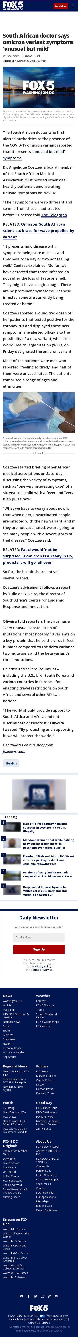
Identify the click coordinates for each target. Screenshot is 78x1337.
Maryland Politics (46, 1075)
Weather (43, 996)
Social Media (43, 1184)
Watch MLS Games (14, 1277)
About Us (43, 1141)
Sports (7, 1030)
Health (37, 55)
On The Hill (9, 1171)
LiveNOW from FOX (14, 1112)
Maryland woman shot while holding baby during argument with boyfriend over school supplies (48, 843)
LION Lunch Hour (46, 1108)
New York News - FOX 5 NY (16, 1073)
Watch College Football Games (16, 1235)
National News (11, 1021)
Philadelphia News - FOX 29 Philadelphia (14, 1080)
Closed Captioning (46, 1210)
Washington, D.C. (13, 1001)
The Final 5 (9, 1167)
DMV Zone (9, 1158)
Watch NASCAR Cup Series (14, 1247)
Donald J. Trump (45, 1093)
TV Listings (9, 1108)
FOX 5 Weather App (47, 1021)
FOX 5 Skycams (45, 1005)
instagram (42, 1296)
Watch (8, 1102)
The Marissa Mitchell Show (15, 1152)
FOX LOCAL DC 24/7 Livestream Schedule (15, 1130)
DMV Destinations (47, 1112)
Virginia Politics (45, 1080)
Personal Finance (13, 1048)
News (7, 996)
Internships (42, 1201)
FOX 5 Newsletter (46, 1175)
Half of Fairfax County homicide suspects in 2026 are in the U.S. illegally (45, 827)
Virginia (7, 1005)
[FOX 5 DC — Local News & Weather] (13, 5)
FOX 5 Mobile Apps (47, 1179)
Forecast (41, 1001)
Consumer (9, 1039)
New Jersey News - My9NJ (14, 1088)
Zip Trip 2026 (44, 1128)
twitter (35, 1296)
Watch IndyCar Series (15, 1253)
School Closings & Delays (46, 1015)
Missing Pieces (11, 1197)
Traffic (40, 1009)
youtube (22, 1296)
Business (8, 1035)
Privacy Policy (42, 966)
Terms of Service (41, 969)
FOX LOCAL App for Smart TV (47, 1160)
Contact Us (42, 1166)
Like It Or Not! (11, 1163)
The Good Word (12, 1185)
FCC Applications (46, 1197)
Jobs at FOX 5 (44, 1205)
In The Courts (11, 1176)
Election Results (45, 1089)
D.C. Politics (43, 1071)
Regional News (15, 1066)
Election (40, 1084)
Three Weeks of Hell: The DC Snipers (15, 1191)
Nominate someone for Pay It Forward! (48, 1122)
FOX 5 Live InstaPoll (47, 1146)
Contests (41, 1188)
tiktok (49, 1296)
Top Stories (10, 1057)
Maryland (8, 1009)
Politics (42, 1066)
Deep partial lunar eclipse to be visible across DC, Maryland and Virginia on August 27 (45, 890)
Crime (6, 1026)
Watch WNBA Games (15, 1273)
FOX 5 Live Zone (12, 1180)
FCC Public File (44, 1192)
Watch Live (61, 6)
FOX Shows (9, 1116)
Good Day (44, 1102)
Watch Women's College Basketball (13, 1266)
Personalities (43, 1170)
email (56, 1296)
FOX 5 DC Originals (10, 1143)
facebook (29, 1296)
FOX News (27, 55)
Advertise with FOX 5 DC (48, 1152)
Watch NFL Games (14, 1229)
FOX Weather (44, 1026)
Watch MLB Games (14, 1241)
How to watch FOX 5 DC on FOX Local (15, 1122)
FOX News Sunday (13, 1052)
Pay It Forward (44, 1116)
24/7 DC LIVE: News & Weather (16, 1015)
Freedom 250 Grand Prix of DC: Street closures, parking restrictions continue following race (48, 860)
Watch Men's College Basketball (15, 1259)
